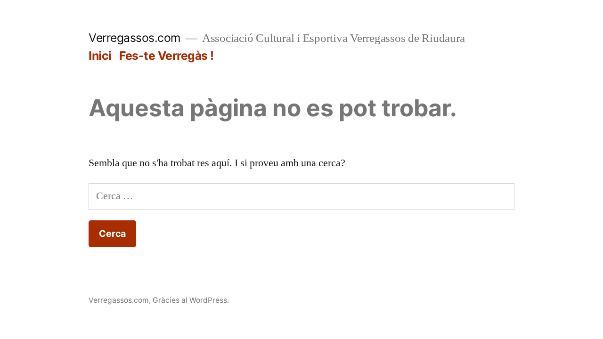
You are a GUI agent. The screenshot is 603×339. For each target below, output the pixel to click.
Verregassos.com (135, 38)
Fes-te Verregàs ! (166, 55)
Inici (100, 55)
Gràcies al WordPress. (191, 300)
